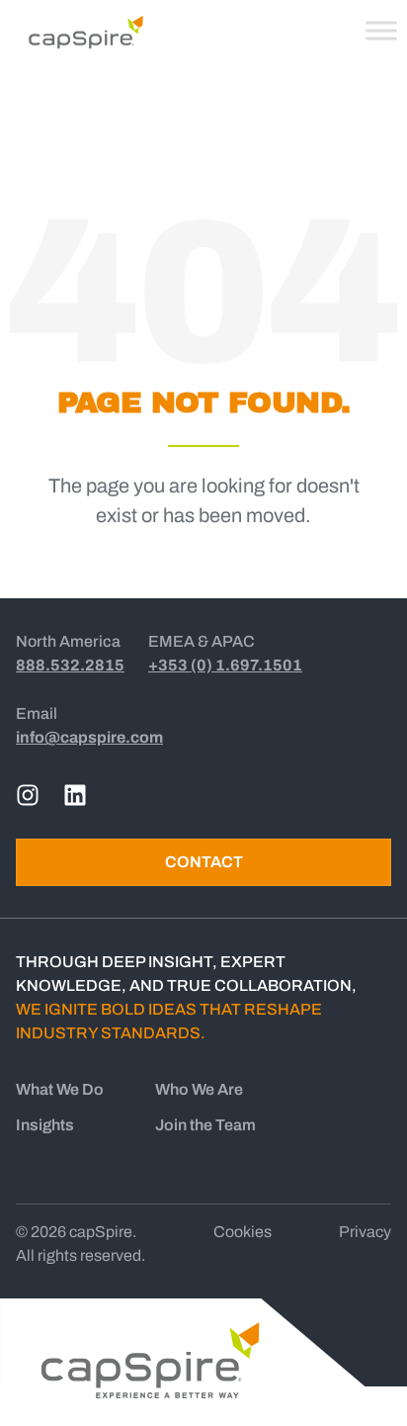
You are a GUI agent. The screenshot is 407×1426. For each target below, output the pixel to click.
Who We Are (199, 1089)
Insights (45, 1124)
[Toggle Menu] (381, 30)
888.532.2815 (70, 665)
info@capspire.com (89, 737)
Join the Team (205, 1124)
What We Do (60, 1089)
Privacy (365, 1231)
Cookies (242, 1231)
